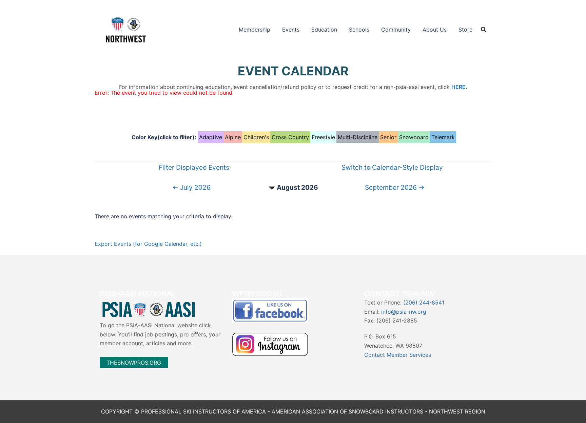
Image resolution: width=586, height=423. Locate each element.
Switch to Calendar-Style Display (392, 167)
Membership (254, 29)
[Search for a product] (483, 29)
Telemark (443, 137)
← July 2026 (191, 187)
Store (465, 29)
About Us (435, 29)
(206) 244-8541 (423, 302)
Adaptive (210, 137)
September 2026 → (395, 187)
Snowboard (414, 137)
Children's (256, 137)
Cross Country (290, 137)
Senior (388, 137)
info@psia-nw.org (403, 311)
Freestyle (323, 137)
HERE (458, 87)
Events (290, 29)
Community (396, 29)
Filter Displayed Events (194, 167)
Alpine (233, 137)
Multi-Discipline (357, 137)
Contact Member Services (397, 354)
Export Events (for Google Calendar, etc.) (148, 243)
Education (324, 29)
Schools (359, 29)
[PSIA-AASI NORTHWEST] (126, 28)
